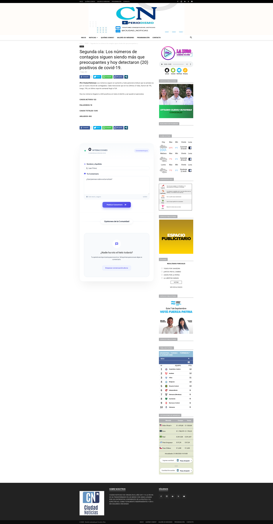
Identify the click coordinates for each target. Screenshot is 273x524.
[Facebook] (177, 1)
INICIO (81, 1)
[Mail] (184, 1)
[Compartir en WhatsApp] (107, 76)
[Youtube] (191, 1)
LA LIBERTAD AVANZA (171, 278)
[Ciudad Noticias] (136, 19)
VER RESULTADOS (176, 287)
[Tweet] (97, 76)
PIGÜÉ (86, 43)
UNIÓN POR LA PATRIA (172, 275)
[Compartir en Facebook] (85, 76)
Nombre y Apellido (94, 164)
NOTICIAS (92, 37)
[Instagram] (181, 1)
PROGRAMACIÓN (116, 1)
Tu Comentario (93, 174)
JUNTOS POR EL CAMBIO (172, 272)
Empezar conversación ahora (116, 268)
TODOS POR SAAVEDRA (172, 268)
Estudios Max (102, 522)
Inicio (81, 43)
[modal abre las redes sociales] (126, 76)
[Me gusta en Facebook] (118, 76)
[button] (190, 38)
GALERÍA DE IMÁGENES (103, 1)
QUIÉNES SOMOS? (90, 1)
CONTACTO (126, 1)
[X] (188, 1)
